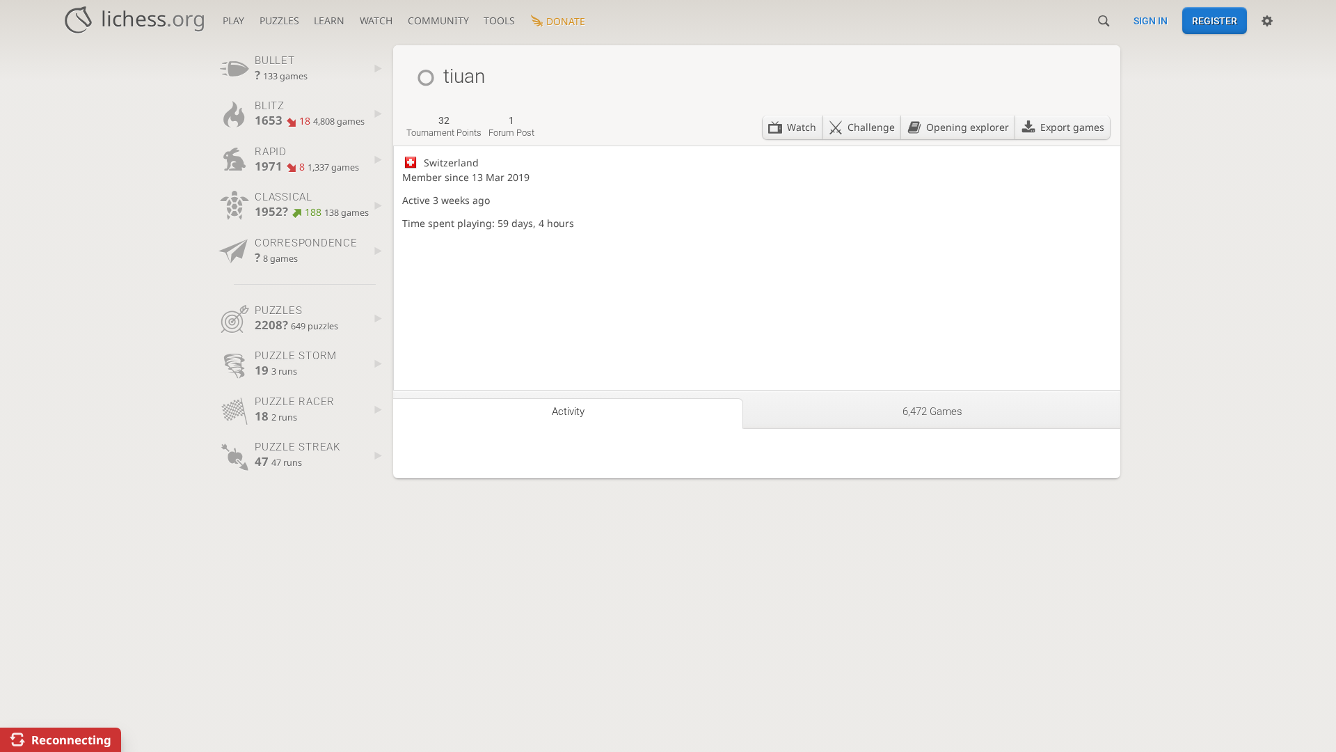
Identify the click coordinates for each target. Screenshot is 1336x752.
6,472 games (932, 411)
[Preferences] (1267, 21)
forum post (511, 127)
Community (438, 20)
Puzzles (279, 20)
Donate (565, 21)
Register (1214, 20)
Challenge (871, 127)
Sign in (1151, 20)
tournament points (444, 127)
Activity (568, 411)
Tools (499, 20)
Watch (376, 20)
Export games (1072, 127)
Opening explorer (967, 127)
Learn (329, 20)
